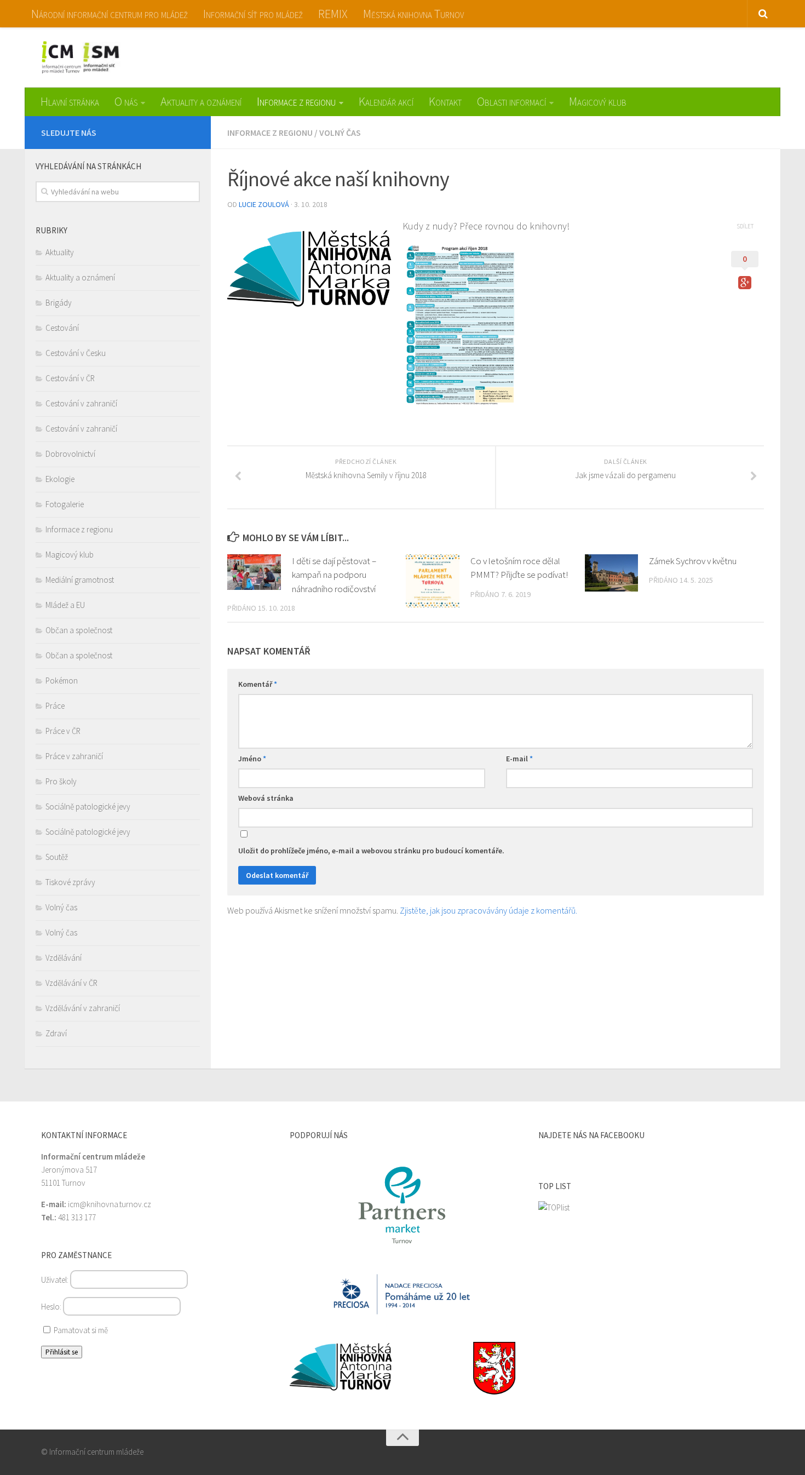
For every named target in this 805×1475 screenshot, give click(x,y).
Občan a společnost (78, 630)
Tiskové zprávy (70, 882)
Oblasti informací (511, 101)
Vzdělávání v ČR (71, 983)
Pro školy (61, 781)
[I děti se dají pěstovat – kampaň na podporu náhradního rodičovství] (254, 572)
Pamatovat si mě (80, 1330)
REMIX (333, 13)
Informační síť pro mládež (253, 13)
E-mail (519, 759)
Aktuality (59, 252)
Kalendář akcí (386, 101)
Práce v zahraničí (74, 756)
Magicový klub (597, 101)
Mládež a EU (65, 605)
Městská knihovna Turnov (413, 13)
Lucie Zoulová (264, 204)
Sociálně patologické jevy (87, 806)
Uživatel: (55, 1280)
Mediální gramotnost (79, 580)
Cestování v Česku (75, 353)
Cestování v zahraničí (81, 403)
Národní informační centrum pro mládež (109, 13)
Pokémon (61, 680)
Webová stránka (266, 798)
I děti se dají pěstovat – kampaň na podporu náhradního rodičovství (334, 575)
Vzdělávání (63, 957)
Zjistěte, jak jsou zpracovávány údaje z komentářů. (488, 910)
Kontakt (445, 101)
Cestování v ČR (70, 378)
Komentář (257, 684)
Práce (55, 706)
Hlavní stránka (70, 101)
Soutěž (56, 857)
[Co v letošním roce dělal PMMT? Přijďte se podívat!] (432, 581)
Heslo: (52, 1306)
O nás (125, 101)
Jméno (252, 759)
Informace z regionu (296, 101)
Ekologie (59, 479)
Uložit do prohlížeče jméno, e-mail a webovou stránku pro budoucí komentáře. (371, 851)
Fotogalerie (64, 504)
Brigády (58, 302)
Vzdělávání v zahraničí (82, 1008)
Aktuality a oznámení (201, 101)
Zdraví (56, 1033)
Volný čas (340, 132)
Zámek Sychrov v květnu (693, 561)
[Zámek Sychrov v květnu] (612, 573)
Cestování (62, 328)
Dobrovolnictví (70, 454)
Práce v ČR (63, 731)
